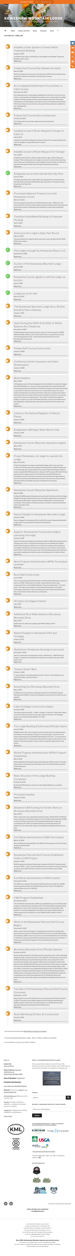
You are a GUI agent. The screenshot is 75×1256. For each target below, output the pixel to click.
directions (18, 1070)
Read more (17, 61)
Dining (35, 31)
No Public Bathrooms (10, 1096)
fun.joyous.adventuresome (63, 1203)
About (52, 31)
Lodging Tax (7, 1110)
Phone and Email (9, 1066)
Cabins (13, 31)
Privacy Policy (8, 1116)
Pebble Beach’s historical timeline (35, 1031)
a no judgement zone (37, 1211)
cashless (20, 1090)
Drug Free (7, 1102)
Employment (21, 1078)
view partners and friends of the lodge (44, 1151)
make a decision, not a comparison (37, 1209)
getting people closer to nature (41, 1234)
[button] (58, 30)
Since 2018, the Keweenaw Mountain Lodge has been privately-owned (37, 1240)
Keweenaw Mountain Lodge (33, 18)
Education (43, 31)
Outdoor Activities (24, 31)
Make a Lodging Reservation (43, 2)
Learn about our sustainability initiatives (15, 1086)
